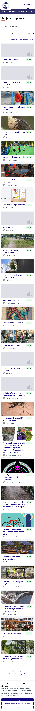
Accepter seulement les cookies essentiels (17, 703)
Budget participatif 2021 (9, 11)
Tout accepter (17, 700)
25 (24, 674)
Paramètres (17, 707)
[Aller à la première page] (13, 6)
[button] (29, 33)
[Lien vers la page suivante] (20, 671)
